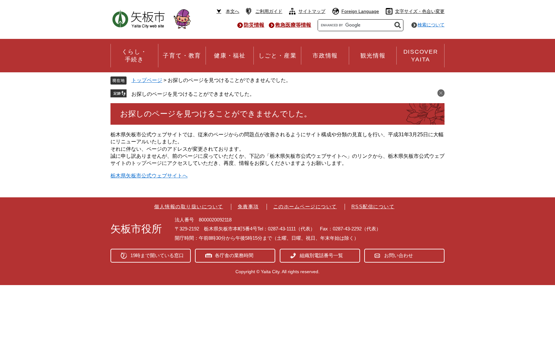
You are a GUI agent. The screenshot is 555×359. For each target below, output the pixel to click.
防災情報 (254, 25)
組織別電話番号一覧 (321, 255)
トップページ (146, 80)
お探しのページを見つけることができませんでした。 (193, 94)
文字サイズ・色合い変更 (420, 11)
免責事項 (248, 206)
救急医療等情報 (293, 25)
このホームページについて (305, 206)
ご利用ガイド (268, 11)
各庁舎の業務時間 (234, 255)
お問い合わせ (398, 255)
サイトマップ (311, 11)
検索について (431, 24)
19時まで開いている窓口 (157, 255)
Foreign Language (360, 11)
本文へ (232, 11)
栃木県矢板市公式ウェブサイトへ (149, 175)
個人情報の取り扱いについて (188, 206)
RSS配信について (373, 206)
